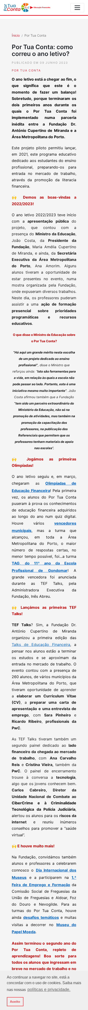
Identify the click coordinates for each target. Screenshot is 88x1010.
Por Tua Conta (35, 35)
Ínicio (16, 35)
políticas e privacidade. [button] (48, 989)
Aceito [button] (15, 1001)
